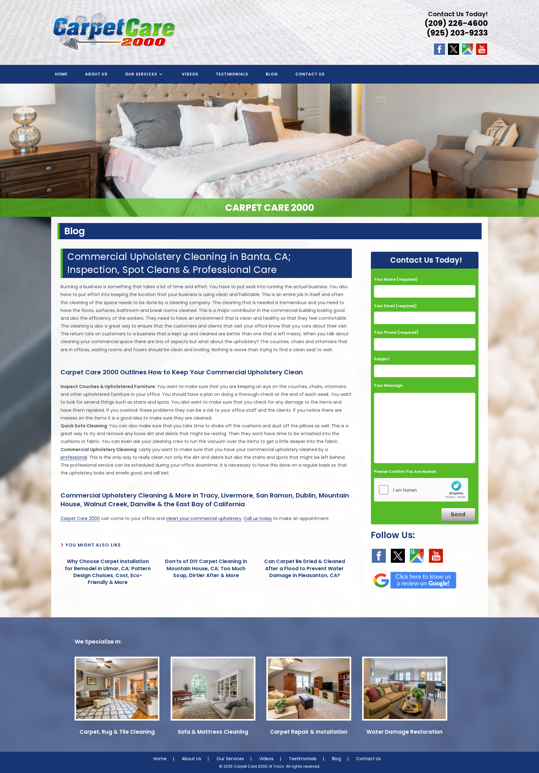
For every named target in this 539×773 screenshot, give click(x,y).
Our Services (230, 759)
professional (74, 457)
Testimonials (303, 759)
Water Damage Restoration (405, 732)
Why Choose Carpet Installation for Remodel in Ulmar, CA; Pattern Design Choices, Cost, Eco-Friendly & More (108, 572)
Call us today (258, 518)
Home (160, 759)
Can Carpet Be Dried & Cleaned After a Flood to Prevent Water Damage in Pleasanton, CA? (304, 568)
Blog (336, 759)
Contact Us (368, 759)
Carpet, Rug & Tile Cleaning (117, 732)
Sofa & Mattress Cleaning (213, 732)
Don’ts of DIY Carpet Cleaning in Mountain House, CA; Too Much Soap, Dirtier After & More (206, 568)
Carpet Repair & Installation (308, 732)
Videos (266, 759)
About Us (191, 759)
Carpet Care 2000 (80, 518)
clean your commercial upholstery (203, 518)
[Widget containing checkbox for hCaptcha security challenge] (421, 490)
